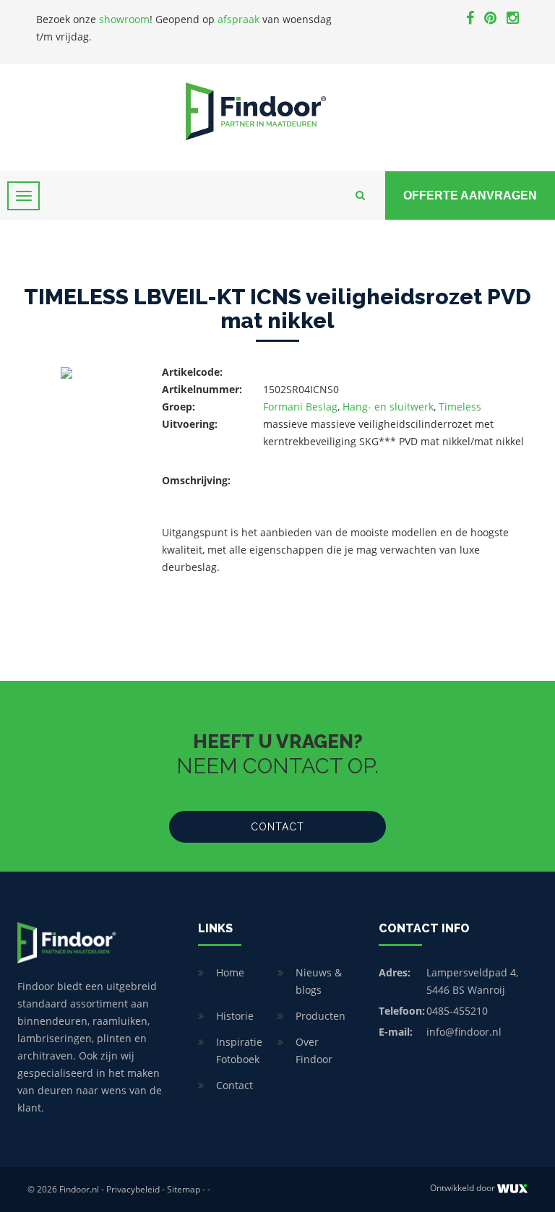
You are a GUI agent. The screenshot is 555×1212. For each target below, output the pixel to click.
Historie (235, 1016)
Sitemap (183, 1189)
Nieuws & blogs (319, 981)
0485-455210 (457, 1011)
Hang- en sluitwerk (388, 406)
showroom (124, 19)
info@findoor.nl (464, 1032)
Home (230, 972)
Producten (320, 1016)
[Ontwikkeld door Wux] (512, 1188)
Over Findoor (314, 1050)
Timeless (460, 406)
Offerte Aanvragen (470, 195)
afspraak (238, 19)
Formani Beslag (300, 406)
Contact (277, 827)
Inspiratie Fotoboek (239, 1050)
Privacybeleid (133, 1189)
